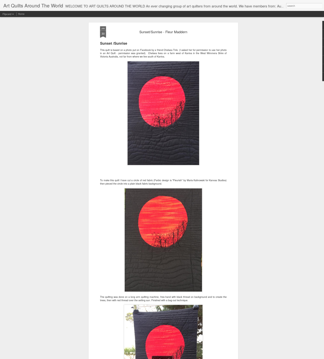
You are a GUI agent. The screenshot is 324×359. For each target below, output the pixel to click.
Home (21, 14)
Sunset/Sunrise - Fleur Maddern (163, 31)
